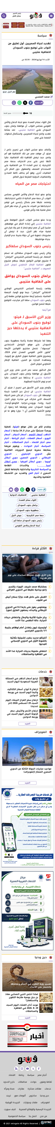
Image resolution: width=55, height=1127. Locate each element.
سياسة (30, 1075)
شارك (37, 102)
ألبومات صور (20, 1096)
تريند (8, 1096)
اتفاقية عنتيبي (43, 378)
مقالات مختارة (34, 1089)
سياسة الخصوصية (16, 1116)
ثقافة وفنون (46, 1082)
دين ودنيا (44, 1096)
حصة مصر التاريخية (35, 515)
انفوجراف (45, 1102)
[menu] (51, 15)
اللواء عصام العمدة (27, 500)
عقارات (21, 1089)
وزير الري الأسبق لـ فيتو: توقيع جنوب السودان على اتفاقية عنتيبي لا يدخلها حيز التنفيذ (29, 325)
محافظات (22, 1082)
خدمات (48, 1089)
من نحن (43, 1116)
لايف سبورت (10, 1109)
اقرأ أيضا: (46, 310)
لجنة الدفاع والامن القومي (27, 526)
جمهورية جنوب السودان (27, 510)
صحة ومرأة (9, 1089)
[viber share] (11, 489)
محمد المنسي (42, 97)
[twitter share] (25, 103)
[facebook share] (31, 103)
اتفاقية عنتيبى (27, 130)
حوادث (33, 1082)
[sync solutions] (46, 1123)
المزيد (27, 724)
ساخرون (33, 1096)
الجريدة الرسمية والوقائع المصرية (35, 1109)
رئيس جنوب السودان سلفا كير (27, 520)
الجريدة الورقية (12, 1102)
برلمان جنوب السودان (28, 505)
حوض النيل (16, 515)
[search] (3, 15)
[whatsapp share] (19, 103)
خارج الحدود (9, 1082)
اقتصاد (12, 1075)
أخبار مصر (42, 1075)
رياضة (21, 1075)
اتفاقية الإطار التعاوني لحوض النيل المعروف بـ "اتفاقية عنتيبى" (27, 267)
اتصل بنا (33, 1116)
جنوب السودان (37, 300)
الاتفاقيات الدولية (18, 495)
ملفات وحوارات (30, 1102)
